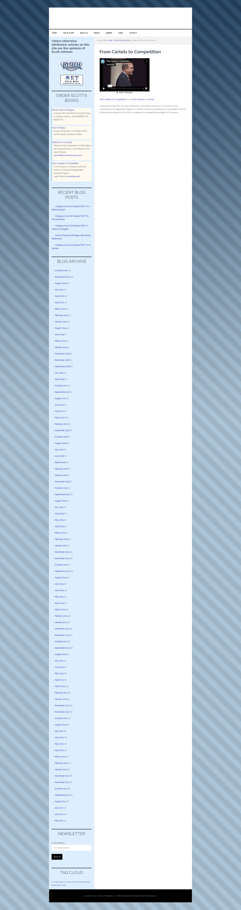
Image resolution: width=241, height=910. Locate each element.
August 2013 (60, 654)
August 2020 (61, 283)
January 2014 (61, 622)
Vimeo (151, 99)
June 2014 (59, 590)
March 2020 (60, 309)
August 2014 (60, 577)
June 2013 (59, 667)
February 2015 (61, 539)
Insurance (68, 882)
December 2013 (62, 629)
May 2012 (59, 744)
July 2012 (59, 731)
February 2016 (61, 469)
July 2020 (59, 289)
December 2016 (62, 430)
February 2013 (61, 692)
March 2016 (60, 462)
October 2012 (61, 718)
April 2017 (59, 411)
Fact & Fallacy (58, 128)
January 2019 (61, 347)
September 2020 (62, 277)
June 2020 (59, 296)
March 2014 (60, 609)
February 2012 (61, 763)
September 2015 (62, 494)
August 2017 (60, 398)
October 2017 (61, 385)
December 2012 (62, 705)
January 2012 (61, 769)
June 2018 (59, 379)
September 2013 (62, 648)
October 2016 (61, 437)
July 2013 (59, 661)
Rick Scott (77, 882)
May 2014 (59, 597)
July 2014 (59, 584)
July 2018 (59, 373)
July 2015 (59, 507)
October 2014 (61, 565)
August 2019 (60, 328)
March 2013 (60, 686)
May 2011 (59, 820)
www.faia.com (73, 176)
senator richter (61, 885)
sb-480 (82, 882)
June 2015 (59, 513)
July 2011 (59, 808)
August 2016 (60, 443)
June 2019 (59, 334)
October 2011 (61, 788)
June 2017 (59, 405)
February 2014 (61, 616)
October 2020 (61, 270)
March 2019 (60, 341)
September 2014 (62, 571)
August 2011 (60, 801)
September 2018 (62, 366)
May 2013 (59, 673)
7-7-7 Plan (55, 882)
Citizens (61, 882)
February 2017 (61, 424)
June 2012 (59, 737)
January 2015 (61, 545)
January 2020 (61, 321)
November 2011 (62, 782)
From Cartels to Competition (112, 99)
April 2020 (59, 302)
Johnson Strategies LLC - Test (70, 18)
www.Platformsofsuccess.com (67, 155)
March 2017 (60, 417)
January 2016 (61, 475)
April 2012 (59, 750)
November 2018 (62, 360)
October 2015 (61, 488)
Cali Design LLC (151, 896)
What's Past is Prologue (63, 110)
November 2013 (62, 635)
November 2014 (62, 558)
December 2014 (62, 552)
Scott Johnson (138, 99)
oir (72, 882)
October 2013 (61, 641)
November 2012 (62, 712)
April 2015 (59, 526)
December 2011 (62, 776)
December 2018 (62, 353)
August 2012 (60, 724)
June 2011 (59, 814)
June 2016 (59, 456)
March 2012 (60, 756)
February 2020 (61, 315)
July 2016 (59, 449)
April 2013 (59, 680)
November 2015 (62, 481)
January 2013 (61, 699)
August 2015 (60, 501)
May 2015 (59, 520)
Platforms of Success (62, 142)
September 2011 (62, 795)
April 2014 (59, 603)
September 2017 (62, 392)
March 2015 (60, 533)
